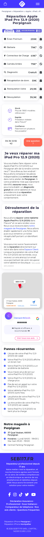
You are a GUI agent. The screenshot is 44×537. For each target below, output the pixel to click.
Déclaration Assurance (21, 501)
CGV (29, 531)
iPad (35, 11)
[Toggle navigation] (37, 4)
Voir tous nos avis (26, 338)
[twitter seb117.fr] (28, 495)
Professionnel (13, 504)
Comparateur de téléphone (19, 507)
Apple (28, 11)
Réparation (18, 11)
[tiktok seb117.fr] (21, 495)
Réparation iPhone (17, 522)
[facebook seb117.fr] (10, 495)
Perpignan (6, 11)
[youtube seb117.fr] (33, 495)
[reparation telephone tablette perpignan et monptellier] (22, 4)
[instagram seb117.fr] (16, 495)
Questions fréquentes (28, 510)
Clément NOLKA (22, 318)
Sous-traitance (29, 504)
